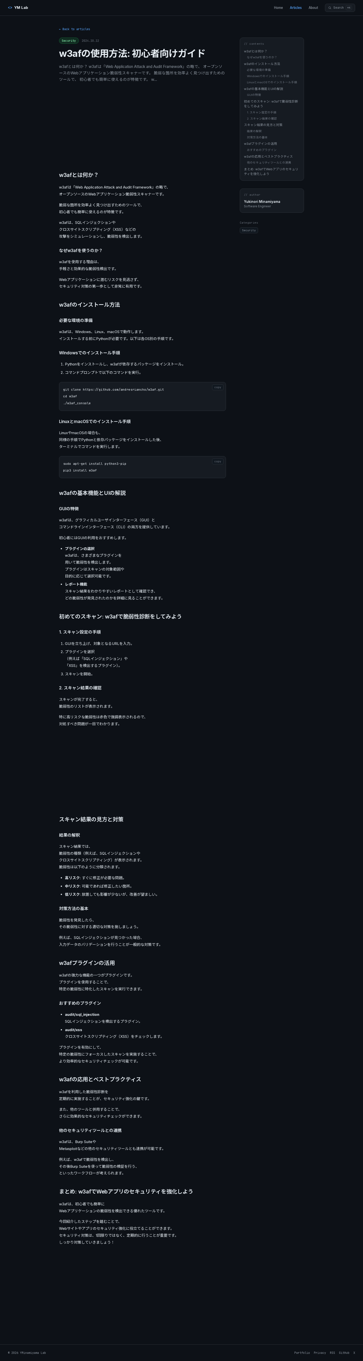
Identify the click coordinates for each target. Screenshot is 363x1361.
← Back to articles (74, 29)
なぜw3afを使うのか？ (262, 57)
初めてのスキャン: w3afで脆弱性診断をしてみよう (271, 104)
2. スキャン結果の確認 (262, 118)
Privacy (320, 1353)
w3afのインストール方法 (262, 64)
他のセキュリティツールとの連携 (269, 162)
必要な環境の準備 (259, 70)
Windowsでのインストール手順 (268, 76)
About (313, 8)
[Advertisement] (142, 125)
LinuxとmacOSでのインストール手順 (272, 82)
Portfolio (302, 1353)
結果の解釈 (254, 131)
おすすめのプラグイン (262, 149)
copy (217, 387)
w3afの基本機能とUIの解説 (263, 89)
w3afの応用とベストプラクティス (268, 156)
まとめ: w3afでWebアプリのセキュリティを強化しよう (271, 171)
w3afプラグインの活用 (260, 144)
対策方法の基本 (257, 137)
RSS (332, 1353)
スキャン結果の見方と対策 (263, 125)
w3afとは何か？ (255, 51)
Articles (296, 8)
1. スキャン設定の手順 (261, 112)
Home (278, 8)
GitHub (344, 1353)
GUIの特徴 (254, 95)
